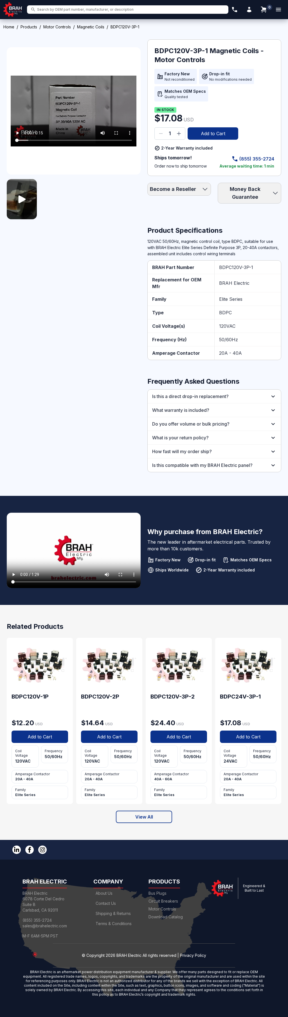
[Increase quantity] (179, 133)
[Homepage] (12, 9)
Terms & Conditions (114, 923)
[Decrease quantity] (161, 133)
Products (29, 26)
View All (144, 817)
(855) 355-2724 (256, 159)
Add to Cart (213, 133)
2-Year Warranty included (187, 148)
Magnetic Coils (90, 26)
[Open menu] (278, 9)
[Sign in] (249, 9)
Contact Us (106, 903)
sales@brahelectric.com (44, 925)
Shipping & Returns (113, 913)
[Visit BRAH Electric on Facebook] (29, 850)
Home (8, 26)
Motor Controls (57, 26)
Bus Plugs (157, 893)
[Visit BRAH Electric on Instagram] (42, 850)
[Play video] (22, 199)
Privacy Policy (193, 955)
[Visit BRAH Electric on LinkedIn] (16, 850)
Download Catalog (165, 916)
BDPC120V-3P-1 (236, 267)
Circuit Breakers (163, 901)
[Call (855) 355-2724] (234, 9)
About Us (104, 893)
